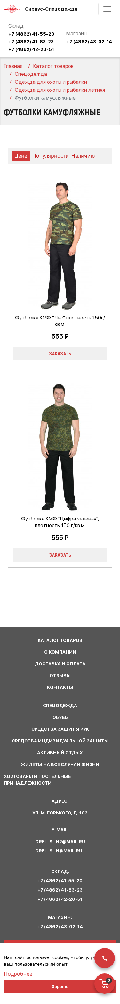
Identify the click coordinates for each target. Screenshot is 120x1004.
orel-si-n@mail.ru (58, 850)
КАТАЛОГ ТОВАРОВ (60, 640)
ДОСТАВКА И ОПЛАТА (60, 663)
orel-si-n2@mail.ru (60, 841)
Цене (20, 155)
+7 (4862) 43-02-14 (89, 42)
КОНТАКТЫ (60, 687)
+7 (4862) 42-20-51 (31, 49)
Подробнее (18, 973)
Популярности (50, 155)
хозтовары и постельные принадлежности (37, 779)
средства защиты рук (60, 729)
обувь (60, 717)
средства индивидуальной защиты (60, 740)
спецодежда (60, 705)
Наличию (83, 155)
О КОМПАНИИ (60, 652)
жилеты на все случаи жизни (60, 764)
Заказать (60, 353)
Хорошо (60, 986)
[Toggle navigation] (107, 9)
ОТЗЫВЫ (60, 675)
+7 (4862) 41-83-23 (31, 42)
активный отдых (60, 752)
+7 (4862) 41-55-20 (31, 34)
